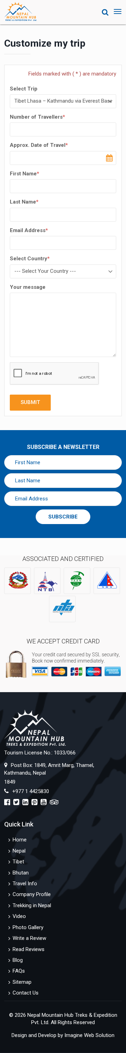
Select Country (30, 258)
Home (20, 840)
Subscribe (63, 517)
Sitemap (22, 982)
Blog (18, 960)
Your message (28, 287)
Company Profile (32, 894)
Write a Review (29, 938)
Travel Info (25, 883)
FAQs (19, 971)
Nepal (19, 851)
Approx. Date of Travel (39, 145)
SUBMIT (30, 402)
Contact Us (25, 993)
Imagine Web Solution (89, 1035)
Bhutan (21, 873)
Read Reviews (28, 949)
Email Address (29, 230)
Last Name (24, 202)
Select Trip (23, 89)
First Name (24, 174)
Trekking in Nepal (32, 905)
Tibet (18, 861)
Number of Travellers (37, 117)
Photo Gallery (28, 927)
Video (19, 916)
